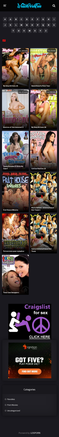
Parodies (11, 399)
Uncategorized (13, 410)
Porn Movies (12, 405)
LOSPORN (35, 432)
